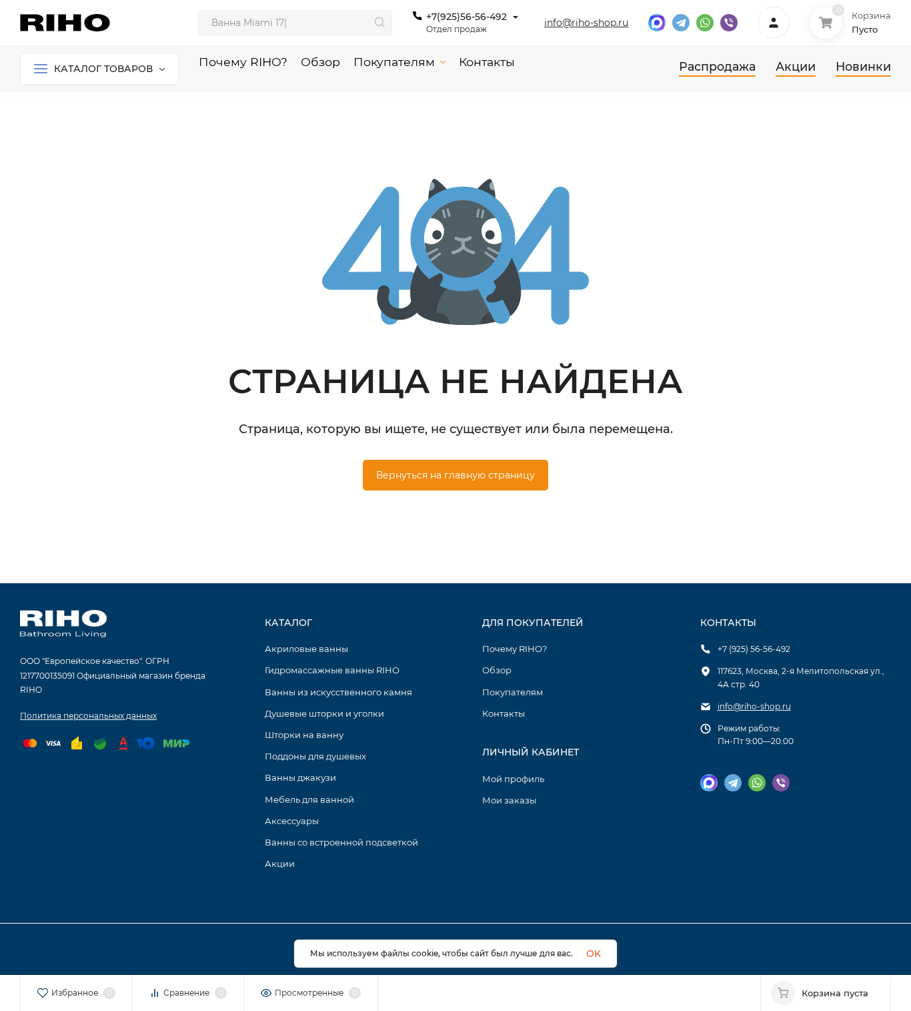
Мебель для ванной (309, 799)
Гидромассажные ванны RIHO (332, 670)
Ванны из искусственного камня (338, 692)
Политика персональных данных (88, 716)
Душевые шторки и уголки (324, 713)
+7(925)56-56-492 (466, 17)
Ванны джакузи (300, 777)
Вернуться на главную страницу (455, 475)
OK (593, 954)
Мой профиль (513, 778)
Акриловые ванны (306, 648)
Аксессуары (292, 820)
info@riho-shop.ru (586, 23)
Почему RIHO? (514, 648)
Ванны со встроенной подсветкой (341, 842)
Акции (280, 863)
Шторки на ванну (304, 734)
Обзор (497, 670)
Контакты (503, 713)
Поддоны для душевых (315, 756)
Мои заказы (509, 800)
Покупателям (512, 692)
